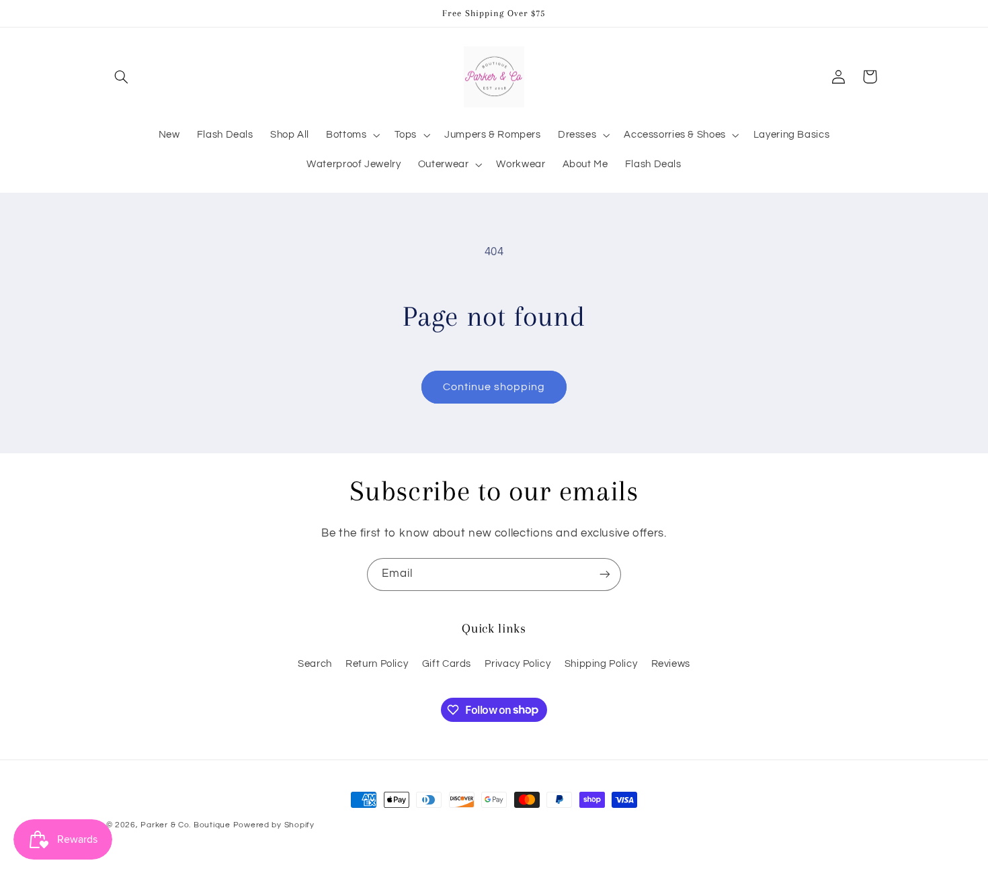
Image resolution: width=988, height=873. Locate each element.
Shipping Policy (601, 664)
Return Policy (376, 664)
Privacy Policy (517, 664)
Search (315, 664)
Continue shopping (494, 386)
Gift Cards (446, 664)
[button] (121, 76)
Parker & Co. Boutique (185, 825)
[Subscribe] (604, 574)
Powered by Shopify (274, 825)
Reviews (670, 664)
